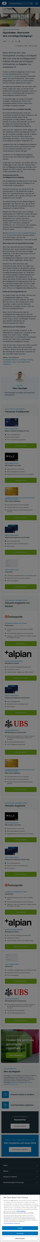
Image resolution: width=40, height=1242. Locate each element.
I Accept (19, 1228)
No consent (20, 1233)
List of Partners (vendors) (12, 1223)
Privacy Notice (20, 1211)
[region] (20, 1218)
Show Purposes (20, 1238)
